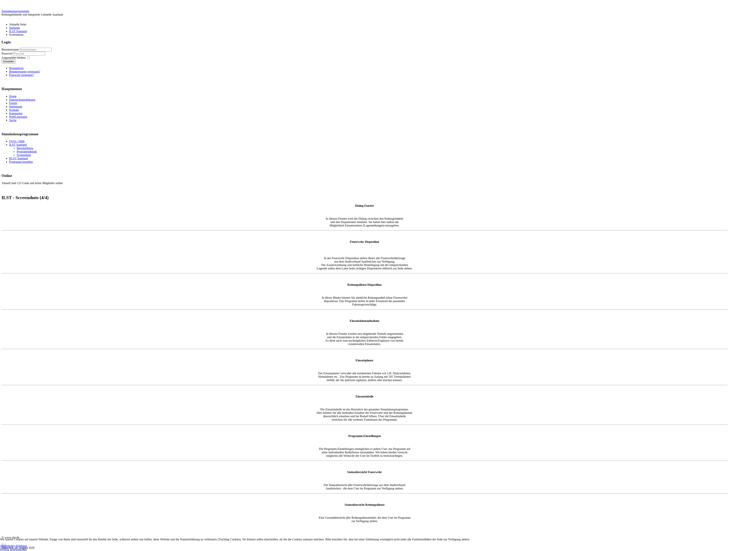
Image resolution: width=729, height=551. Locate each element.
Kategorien (15, 113)
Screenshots (24, 155)
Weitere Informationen (13, 549)
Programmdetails (27, 151)
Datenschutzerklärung (22, 99)
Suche (13, 120)
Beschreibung (25, 148)
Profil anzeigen (18, 116)
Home (13, 96)
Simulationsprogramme (15, 11)
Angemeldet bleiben (14, 57)
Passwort (7, 53)
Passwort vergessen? (21, 75)
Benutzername (10, 49)
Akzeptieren (7, 545)
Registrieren (16, 68)
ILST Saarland (18, 144)
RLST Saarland (18, 158)
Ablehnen (21, 545)
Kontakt (14, 110)
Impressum (15, 106)
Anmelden (8, 61)
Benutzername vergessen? (24, 71)
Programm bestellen (21, 161)
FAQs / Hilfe (17, 141)
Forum (13, 103)
